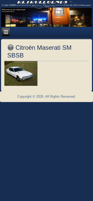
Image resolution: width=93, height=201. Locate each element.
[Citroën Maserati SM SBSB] (21, 86)
